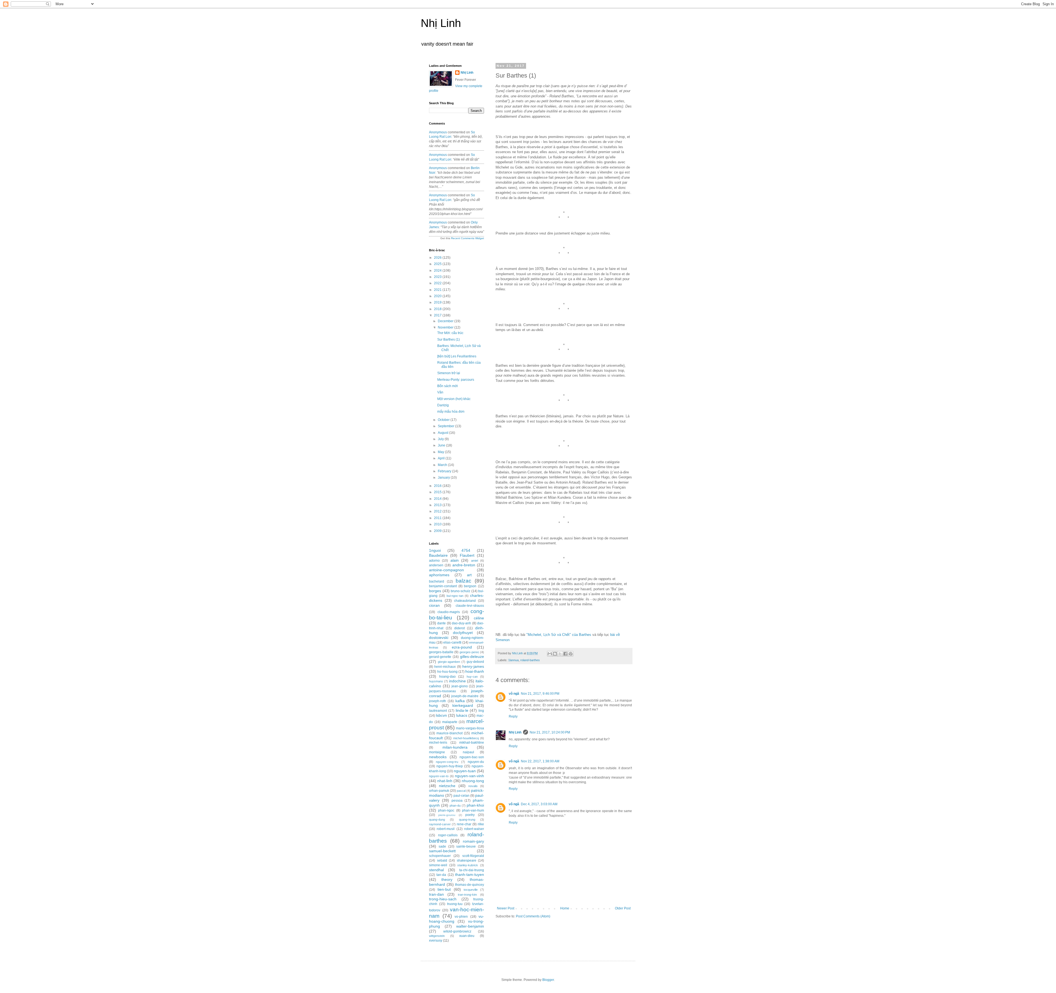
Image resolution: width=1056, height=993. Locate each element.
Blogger (548, 980)
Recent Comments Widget (467, 238)
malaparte (449, 722)
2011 (438, 518)
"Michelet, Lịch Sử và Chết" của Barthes (558, 635)
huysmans (436, 681)
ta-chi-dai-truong (471, 870)
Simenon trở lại (448, 373)
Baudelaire (438, 555)
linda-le (462, 710)
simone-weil (438, 865)
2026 (438, 258)
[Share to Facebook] (565, 654)
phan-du (455, 805)
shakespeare (466, 860)
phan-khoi (475, 805)
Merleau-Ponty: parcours (455, 380)
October (444, 420)
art (469, 575)
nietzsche (447, 786)
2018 (438, 309)
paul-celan (461, 796)
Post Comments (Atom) (533, 916)
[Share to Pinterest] (570, 654)
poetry (470, 815)
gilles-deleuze (472, 656)
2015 (438, 492)
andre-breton (463, 565)
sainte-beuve (466, 846)
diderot (459, 628)
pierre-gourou (446, 815)
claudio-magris (449, 612)
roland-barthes (530, 660)
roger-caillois (448, 835)
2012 (438, 511)
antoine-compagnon (446, 570)
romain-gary (473, 841)
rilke (481, 824)
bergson (470, 586)
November (446, 327)
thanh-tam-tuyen (469, 874)
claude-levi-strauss (470, 606)
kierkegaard (462, 705)
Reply (513, 716)
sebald (442, 860)
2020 (438, 296)
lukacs (461, 715)
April (442, 458)
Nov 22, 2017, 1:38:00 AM (540, 761)
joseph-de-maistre (465, 696)
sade (442, 846)
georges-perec (469, 652)
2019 (438, 302)
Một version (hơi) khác (454, 399)
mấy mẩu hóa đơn (450, 411)
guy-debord (475, 662)
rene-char (464, 824)
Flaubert (467, 555)
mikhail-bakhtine (471, 742)
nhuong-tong (473, 781)
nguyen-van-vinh (469, 776)
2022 (438, 283)
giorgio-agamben (449, 661)
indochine (457, 681)
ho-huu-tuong (447, 672)
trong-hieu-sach (443, 899)
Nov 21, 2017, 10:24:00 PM (550, 732)
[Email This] (549, 654)
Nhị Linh (441, 23)
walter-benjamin (470, 926)
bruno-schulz (460, 591)
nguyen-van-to (439, 776)
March (443, 465)
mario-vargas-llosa (470, 728)
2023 (438, 277)
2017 (438, 315)
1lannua (513, 660)
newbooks (438, 757)
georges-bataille (441, 652)
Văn (440, 392)
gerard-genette (440, 657)
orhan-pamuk (439, 791)
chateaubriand (465, 601)
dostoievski (438, 637)
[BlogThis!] (555, 654)
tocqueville (471, 889)
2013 (438, 505)
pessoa (457, 800)
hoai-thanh (474, 671)
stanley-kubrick (467, 865)
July (441, 439)
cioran (434, 605)
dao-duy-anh (461, 623)
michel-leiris (438, 742)
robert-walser (474, 829)
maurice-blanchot (449, 733)
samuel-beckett (442, 851)
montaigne (437, 752)
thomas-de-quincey (469, 885)
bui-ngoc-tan (455, 595)
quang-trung (467, 819)
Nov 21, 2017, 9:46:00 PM (540, 694)
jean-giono (460, 686)
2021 (438, 290)
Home (564, 908)
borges (435, 591)
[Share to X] (560, 654)
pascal (461, 790)
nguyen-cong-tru (447, 761)
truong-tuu (455, 904)
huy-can (472, 676)
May (441, 452)
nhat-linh (444, 781)
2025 (438, 264)
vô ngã (514, 694)
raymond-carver (440, 824)
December (446, 321)
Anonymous (438, 132)
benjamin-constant (443, 586)
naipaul (468, 752)
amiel (474, 560)
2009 (438, 531)
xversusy (435, 940)
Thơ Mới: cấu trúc (450, 333)
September (446, 426)
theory (446, 879)
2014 (438, 499)
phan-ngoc (446, 810)
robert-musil (446, 829)
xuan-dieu (466, 936)
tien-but (444, 889)
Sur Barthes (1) (448, 339)
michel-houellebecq (466, 738)
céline (479, 618)
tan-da (441, 875)
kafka (460, 701)
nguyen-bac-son (472, 757)
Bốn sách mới (447, 386)
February (445, 471)
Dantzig (443, 405)
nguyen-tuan (465, 771)
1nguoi (435, 550)
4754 (465, 550)
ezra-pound (462, 647)
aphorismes (439, 575)
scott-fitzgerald (473, 856)
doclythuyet (463, 632)
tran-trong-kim (467, 894)
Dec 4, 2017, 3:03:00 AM (539, 804)
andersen (436, 565)
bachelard (436, 581)
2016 (438, 486)
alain (454, 560)
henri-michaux (445, 667)
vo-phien (461, 916)
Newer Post (505, 908)
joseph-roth (437, 701)
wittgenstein (437, 935)
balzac (463, 581)
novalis (473, 786)
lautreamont (438, 711)
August (443, 433)
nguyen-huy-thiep (449, 766)
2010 (438, 524)
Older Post (623, 908)
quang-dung (437, 819)
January (444, 477)
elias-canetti (452, 642)
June (442, 445)
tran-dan (436, 894)
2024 (438, 270)
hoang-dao (447, 676)
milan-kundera (455, 747)
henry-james (473, 666)
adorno (434, 560)
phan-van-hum (473, 810)
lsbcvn (441, 715)
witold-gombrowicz (457, 931)
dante (441, 623)
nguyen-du (476, 762)
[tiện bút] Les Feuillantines (456, 356)
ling (481, 711)
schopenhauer (440, 856)
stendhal (436, 870)
